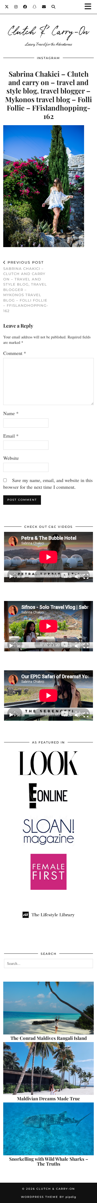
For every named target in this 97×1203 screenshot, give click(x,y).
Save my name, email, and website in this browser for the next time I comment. (48, 483)
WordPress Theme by (48, 1197)
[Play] (11, 576)
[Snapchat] (35, 6)
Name (11, 413)
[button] (89, 7)
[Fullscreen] (86, 576)
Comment (14, 353)
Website (11, 458)
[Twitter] (7, 6)
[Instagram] (16, 6)
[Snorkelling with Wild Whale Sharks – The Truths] (48, 1128)
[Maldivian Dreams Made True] (48, 1068)
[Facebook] (25, 6)
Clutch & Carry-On (48, 30)
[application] (48, 557)
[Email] (44, 6)
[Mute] (77, 576)
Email (11, 435)
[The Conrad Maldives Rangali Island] (48, 1008)
